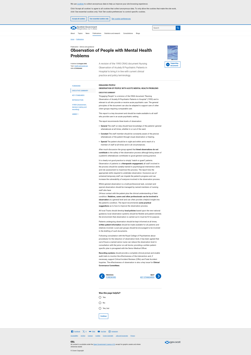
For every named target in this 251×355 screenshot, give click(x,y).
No (104, 303)
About (73, 33)
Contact (90, 336)
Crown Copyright (108, 336)
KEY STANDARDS (78, 95)
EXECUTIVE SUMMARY (80, 91)
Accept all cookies (78, 19)
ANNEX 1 (75, 114)
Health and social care (81, 66)
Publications (97, 33)
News (87, 33)
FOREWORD (76, 86)
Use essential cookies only (99, 19)
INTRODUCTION (77, 100)
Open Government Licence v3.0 (104, 344)
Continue (103, 316)
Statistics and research (112, 33)
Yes (104, 297)
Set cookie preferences (121, 19)
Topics (80, 33)
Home (72, 39)
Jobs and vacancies (122, 336)
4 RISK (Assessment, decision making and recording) (79, 107)
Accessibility (74, 336)
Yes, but (106, 308)
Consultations (128, 33)
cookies (80, 4)
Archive (83, 336)
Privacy (133, 336)
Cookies (97, 336)
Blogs (138, 33)
